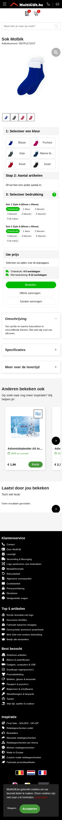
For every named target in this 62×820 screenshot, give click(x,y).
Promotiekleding (15, 674)
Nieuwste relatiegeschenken (21, 737)
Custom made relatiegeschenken (24, 757)
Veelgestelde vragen (17, 598)
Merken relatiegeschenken (20, 747)
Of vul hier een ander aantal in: (24, 185)
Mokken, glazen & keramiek (21, 679)
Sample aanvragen (31, 301)
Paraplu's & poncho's (18, 684)
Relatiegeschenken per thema (22, 742)
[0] (26, 13)
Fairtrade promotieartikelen (21, 762)
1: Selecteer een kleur (23, 131)
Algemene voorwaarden (19, 578)
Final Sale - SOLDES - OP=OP (23, 723)
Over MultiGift (14, 549)
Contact (11, 544)
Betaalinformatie (15, 568)
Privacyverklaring (15, 588)
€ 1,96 (12, 464)
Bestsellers (12, 733)
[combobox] (27, 26)
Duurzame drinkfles (17, 620)
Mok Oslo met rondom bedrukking (24, 634)
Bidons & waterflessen (18, 659)
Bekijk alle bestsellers (18, 639)
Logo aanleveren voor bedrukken (24, 564)
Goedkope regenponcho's (20, 669)
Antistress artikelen (16, 655)
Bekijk (35, 464)
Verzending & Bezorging (19, 559)
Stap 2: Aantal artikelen (24, 175)
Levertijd (11, 554)
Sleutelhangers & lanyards (20, 694)
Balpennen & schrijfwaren (20, 689)
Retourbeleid (13, 573)
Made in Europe (15, 752)
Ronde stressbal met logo (20, 615)
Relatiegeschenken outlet (20, 728)
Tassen (10, 698)
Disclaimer (12, 593)
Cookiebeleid (13, 583)
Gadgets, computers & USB (21, 664)
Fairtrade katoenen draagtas (22, 624)
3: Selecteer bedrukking (24, 194)
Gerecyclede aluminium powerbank (25, 629)
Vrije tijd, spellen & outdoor (20, 703)
